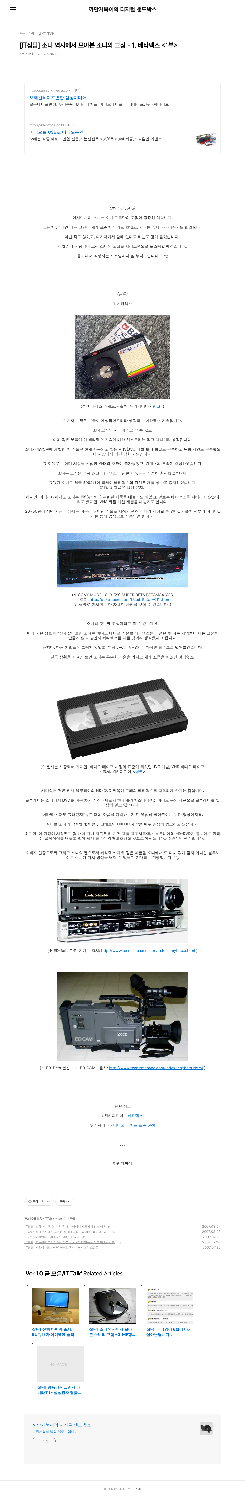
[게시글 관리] (48, 1201)
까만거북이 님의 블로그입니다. (55, 1431)
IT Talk (48, 1218)
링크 (156, 406)
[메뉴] (12, 9)
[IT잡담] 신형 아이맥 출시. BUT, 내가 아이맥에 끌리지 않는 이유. (65, 1226)
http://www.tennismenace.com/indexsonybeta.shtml (148, 950)
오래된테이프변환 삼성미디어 (58, 97)
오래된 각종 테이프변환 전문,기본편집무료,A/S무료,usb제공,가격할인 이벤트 (95, 138)
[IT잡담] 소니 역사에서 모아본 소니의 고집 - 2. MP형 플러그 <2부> (67, 1231)
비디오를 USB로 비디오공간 (56, 132)
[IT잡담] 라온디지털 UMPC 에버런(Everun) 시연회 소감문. (61, 1247)
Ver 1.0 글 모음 (33, 1218)
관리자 (138, 1489)
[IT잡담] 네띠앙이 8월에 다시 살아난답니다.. (52, 1237)
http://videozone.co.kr (46, 125)
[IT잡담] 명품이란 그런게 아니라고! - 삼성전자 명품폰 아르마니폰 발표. (69, 1242)
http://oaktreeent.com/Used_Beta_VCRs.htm (129, 599)
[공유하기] (42, 1201)
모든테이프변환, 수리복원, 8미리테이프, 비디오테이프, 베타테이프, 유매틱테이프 (99, 104)
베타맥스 (135, 1115)
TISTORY (124, 1489)
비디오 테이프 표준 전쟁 (134, 1125)
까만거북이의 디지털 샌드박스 (123, 9)
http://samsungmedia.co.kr (50, 90)
